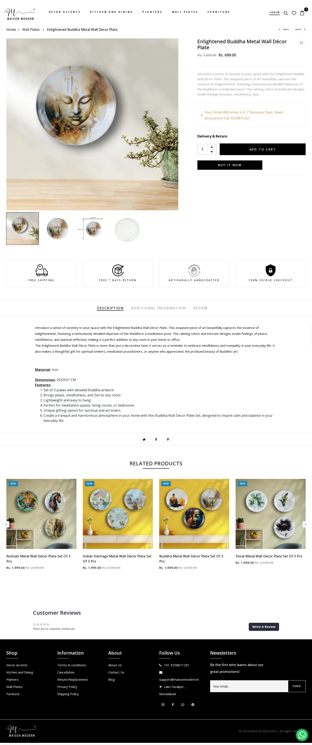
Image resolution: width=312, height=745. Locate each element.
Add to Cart (262, 149)
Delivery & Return (212, 136)
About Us (115, 665)
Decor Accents (65, 11)
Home (11, 29)
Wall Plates (185, 11)
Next (298, 29)
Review (200, 308)
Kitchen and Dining (111, 11)
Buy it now (230, 165)
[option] (92, 124)
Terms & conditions (71, 665)
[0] (302, 12)
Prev (286, 29)
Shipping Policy (68, 694)
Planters (152, 11)
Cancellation (65, 672)
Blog (111, 679)
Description (110, 308)
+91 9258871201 (177, 665)
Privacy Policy (67, 687)
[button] (264, 627)
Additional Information (158, 308)
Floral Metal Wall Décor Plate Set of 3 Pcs (269, 556)
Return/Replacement (72, 679)
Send (296, 686)
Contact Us (116, 672)
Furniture (219, 11)
